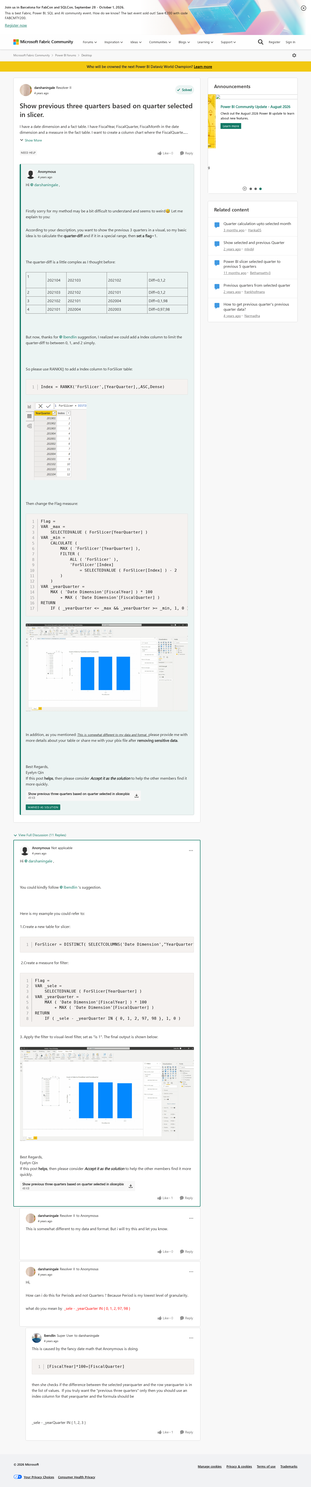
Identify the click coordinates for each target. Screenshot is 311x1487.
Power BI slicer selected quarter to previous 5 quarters (252, 264)
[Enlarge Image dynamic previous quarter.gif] (107, 1094)
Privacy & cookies (239, 1466)
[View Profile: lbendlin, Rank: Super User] (37, 1338)
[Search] (261, 42)
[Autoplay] (245, 188)
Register (274, 42)
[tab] (250, 188)
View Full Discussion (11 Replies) (42, 835)
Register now (16, 25)
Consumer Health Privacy (76, 1477)
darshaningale (44, 87)
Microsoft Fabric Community (31, 55)
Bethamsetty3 (260, 272)
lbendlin (70, 336)
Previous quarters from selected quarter (257, 285)
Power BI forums (65, 55)
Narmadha (252, 315)
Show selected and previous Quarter (254, 242)
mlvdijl (249, 249)
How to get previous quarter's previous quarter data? (256, 307)
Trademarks (288, 1466)
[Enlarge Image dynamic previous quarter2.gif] (107, 667)
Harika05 (254, 230)
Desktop (86, 55)
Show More (33, 140)
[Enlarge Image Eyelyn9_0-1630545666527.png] (56, 441)
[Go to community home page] (43, 42)
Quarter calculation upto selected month (257, 223)
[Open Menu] (294, 55)
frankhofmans (254, 291)
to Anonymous (87, 1215)
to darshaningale (86, 1335)
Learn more (203, 66)
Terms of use (266, 1466)
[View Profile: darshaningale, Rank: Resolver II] (26, 90)
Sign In (290, 42)
